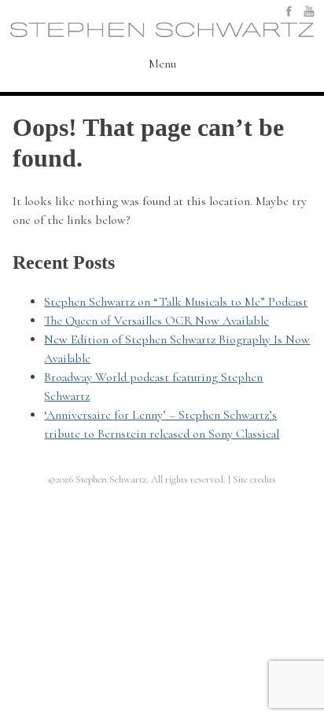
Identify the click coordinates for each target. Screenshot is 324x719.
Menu (162, 64)
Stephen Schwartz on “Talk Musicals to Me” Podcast (175, 302)
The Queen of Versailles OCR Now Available (156, 320)
